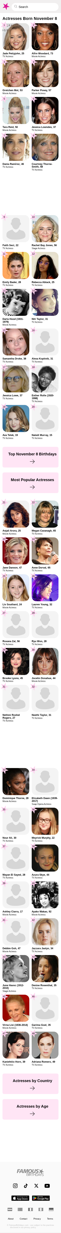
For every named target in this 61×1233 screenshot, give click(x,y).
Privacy (37, 1219)
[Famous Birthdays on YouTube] (46, 1185)
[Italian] (40, 1209)
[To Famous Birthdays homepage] (6, 6)
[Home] (30, 1172)
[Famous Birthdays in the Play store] (41, 1198)
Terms (50, 1219)
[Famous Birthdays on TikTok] (24, 1186)
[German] (51, 1209)
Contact (23, 1219)
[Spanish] (10, 1209)
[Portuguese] (20, 1209)
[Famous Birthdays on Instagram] (14, 1186)
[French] (30, 1209)
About (10, 1219)
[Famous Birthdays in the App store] (20, 1198)
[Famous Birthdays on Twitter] (35, 1186)
